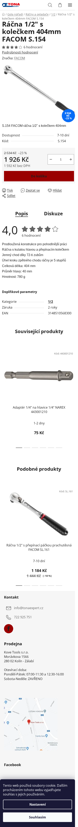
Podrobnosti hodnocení (20, 52)
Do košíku (39, 176)
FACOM (19, 58)
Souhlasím (37, 817)
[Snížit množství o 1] (51, 159)
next (74, 370)
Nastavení (37, 804)
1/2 (50, 301)
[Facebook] (8, 628)
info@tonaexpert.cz (28, 608)
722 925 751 (23, 617)
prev (4, 370)
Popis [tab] (21, 213)
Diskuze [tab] (53, 213)
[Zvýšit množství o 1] (71, 159)
